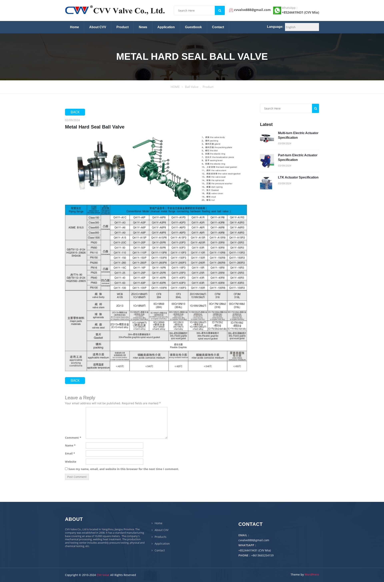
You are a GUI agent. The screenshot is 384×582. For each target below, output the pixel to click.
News (143, 27)
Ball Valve (191, 87)
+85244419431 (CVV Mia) (254, 550)
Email (70, 453)
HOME (175, 87)
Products (160, 537)
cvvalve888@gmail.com (253, 540)
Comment (73, 437)
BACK (75, 112)
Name (70, 445)
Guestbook (193, 27)
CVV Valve (103, 575)
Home (74, 27)
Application (166, 27)
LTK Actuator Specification (298, 177)
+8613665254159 (262, 555)
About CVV (97, 27)
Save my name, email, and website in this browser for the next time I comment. (123, 469)
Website (70, 461)
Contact (218, 27)
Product (122, 27)
